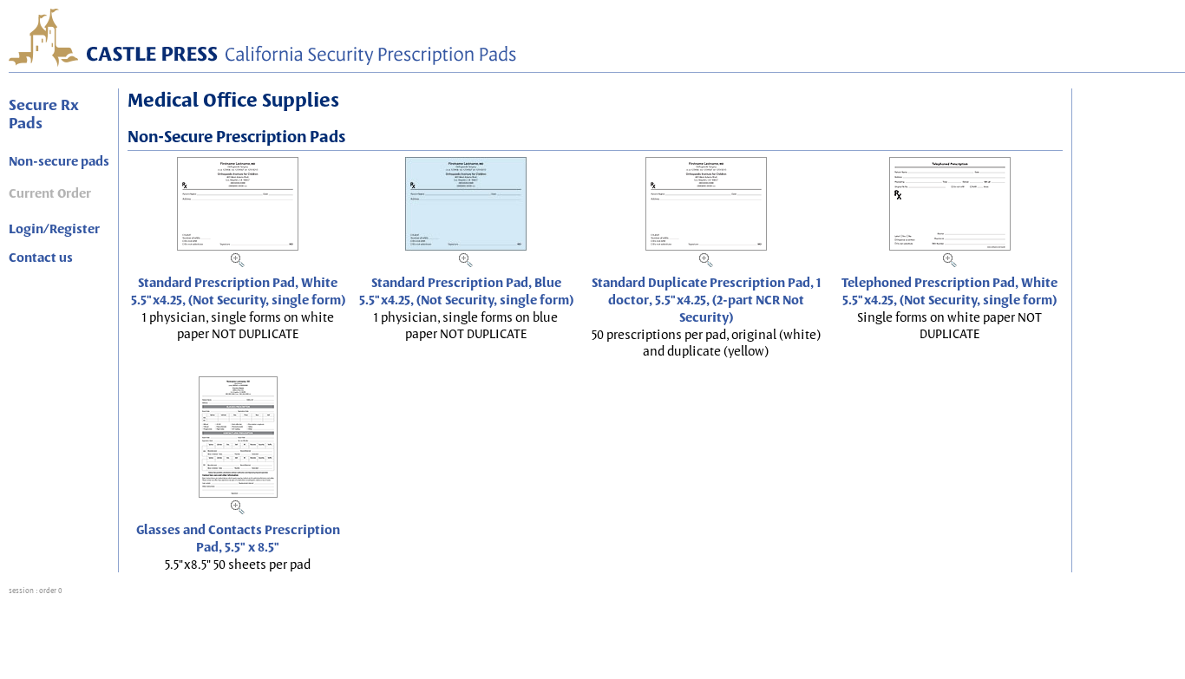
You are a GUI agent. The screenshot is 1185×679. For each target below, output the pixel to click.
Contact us (41, 257)
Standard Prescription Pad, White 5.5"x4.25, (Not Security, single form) (238, 291)
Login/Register (54, 229)
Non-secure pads (59, 161)
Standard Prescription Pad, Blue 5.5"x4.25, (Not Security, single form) (466, 291)
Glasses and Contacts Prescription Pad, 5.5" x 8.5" (238, 538)
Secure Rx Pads (44, 114)
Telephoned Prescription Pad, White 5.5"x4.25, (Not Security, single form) (949, 291)
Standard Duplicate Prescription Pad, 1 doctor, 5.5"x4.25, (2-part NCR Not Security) (706, 300)
